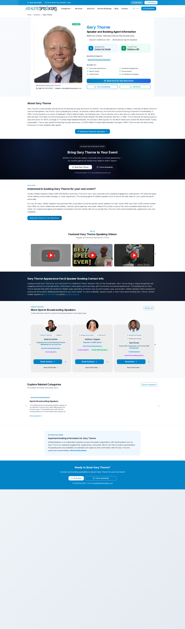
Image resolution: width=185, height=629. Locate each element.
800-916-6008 (81, 172)
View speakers (35, 416)
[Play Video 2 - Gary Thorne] (92, 255)
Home (29, 15)
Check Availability (139, 3)
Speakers (37, 15)
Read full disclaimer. (78, 450)
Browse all (149, 308)
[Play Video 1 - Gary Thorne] (51, 255)
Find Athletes (149, 8)
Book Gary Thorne (82, 167)
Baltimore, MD (133, 49)
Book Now (153, 3)
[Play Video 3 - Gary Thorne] (134, 255)
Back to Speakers (36, 3)
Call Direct (136, 87)
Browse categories (149, 385)
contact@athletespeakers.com (101, 172)
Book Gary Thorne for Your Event (92, 131)
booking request (72, 294)
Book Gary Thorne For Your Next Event (44, 218)
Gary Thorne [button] (98, 27)
